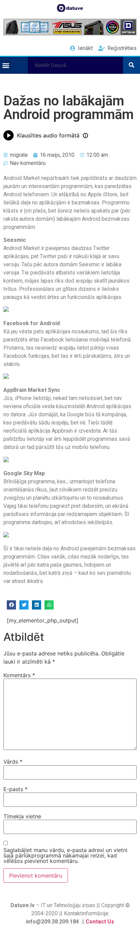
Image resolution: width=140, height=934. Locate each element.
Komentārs (19, 675)
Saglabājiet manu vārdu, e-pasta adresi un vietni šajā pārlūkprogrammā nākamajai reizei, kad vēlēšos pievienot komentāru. (65, 855)
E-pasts (15, 789)
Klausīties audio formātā (48, 135)
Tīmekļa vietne (22, 816)
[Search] (131, 65)
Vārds (12, 761)
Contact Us (100, 921)
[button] (5, 65)
